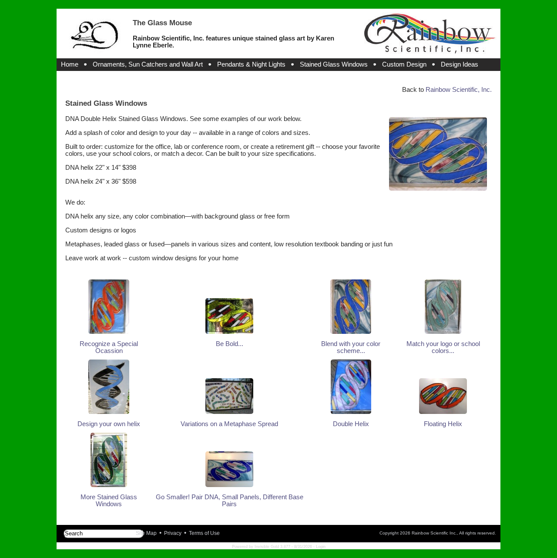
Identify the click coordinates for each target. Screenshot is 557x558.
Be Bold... (229, 343)
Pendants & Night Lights (251, 64)
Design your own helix (108, 423)
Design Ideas (459, 64)
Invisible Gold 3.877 (273, 547)
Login (320, 547)
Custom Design (404, 64)
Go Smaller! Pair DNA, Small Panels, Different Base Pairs (229, 501)
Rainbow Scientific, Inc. (459, 89)
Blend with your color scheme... (350, 347)
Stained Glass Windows (334, 64)
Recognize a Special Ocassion (109, 347)
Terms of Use (204, 533)
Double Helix (351, 423)
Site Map (146, 533)
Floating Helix (443, 423)
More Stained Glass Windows (109, 501)
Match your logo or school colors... (443, 347)
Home (69, 64)
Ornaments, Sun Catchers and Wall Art (148, 64)
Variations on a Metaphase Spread (229, 423)
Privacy (172, 533)
